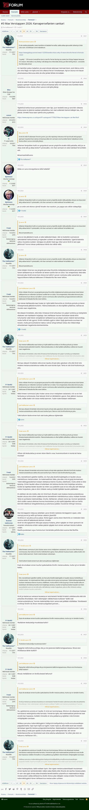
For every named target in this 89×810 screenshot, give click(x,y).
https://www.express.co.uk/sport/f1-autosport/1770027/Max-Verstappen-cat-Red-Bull (48, 117)
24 (27, 31)
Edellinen (6, 31)
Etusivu (5, 12)
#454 (85, 509)
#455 (85, 540)
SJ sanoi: (21, 196)
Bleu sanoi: (22, 133)
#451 (85, 373)
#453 (85, 461)
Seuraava (43, 31)
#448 (85, 250)
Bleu (8, 90)
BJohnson (8, 177)
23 (24, 31)
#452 (85, 426)
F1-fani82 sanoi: (24, 546)
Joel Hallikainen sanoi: (26, 288)
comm (8, 115)
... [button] (14, 31)
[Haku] (86, 12)
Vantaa (13, 394)
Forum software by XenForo (44, 803)
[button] (30, 12)
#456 (85, 609)
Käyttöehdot (57, 799)
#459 (85, 683)
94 (37, 31)
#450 (85, 335)
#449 (85, 283)
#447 (85, 217)
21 (17, 31)
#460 (85, 741)
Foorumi (14, 12)
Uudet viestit (5, 16)
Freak (9, 228)
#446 (85, 191)
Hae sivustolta (15, 16)
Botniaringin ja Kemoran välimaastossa (10, 241)
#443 (85, 104)
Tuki (76, 799)
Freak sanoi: (23, 341)
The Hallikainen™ (8, 27)
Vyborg (13, 532)
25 (30, 31)
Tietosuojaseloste (68, 799)
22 (20, 31)
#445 (85, 165)
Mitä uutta (25, 12)
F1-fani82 (8, 385)
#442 (85, 78)
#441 (85, 36)
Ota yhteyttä (47, 799)
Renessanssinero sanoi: (26, 42)
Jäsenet (35, 12)
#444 (85, 127)
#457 (85, 634)
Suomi (5, 799)
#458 (85, 658)
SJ (8, 139)
